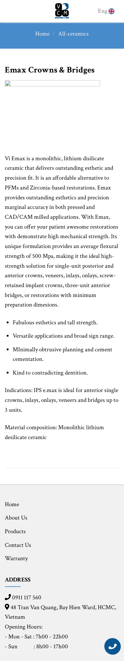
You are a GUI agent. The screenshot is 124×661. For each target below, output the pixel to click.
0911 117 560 (26, 598)
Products (15, 531)
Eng (102, 11)
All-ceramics (73, 34)
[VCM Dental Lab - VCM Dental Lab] (62, 11)
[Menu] (10, 11)
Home (42, 34)
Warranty (16, 558)
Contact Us (18, 545)
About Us (16, 518)
